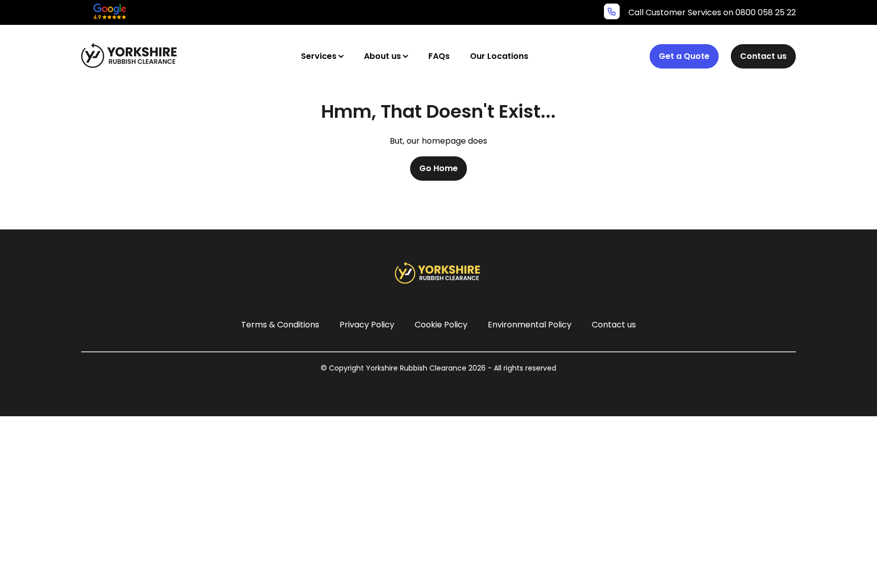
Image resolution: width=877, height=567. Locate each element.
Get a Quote (684, 56)
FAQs (439, 56)
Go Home (438, 168)
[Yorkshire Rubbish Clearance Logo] (130, 56)
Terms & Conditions (280, 324)
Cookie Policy (441, 324)
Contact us (763, 56)
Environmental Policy (529, 324)
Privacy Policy (367, 324)
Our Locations (499, 56)
